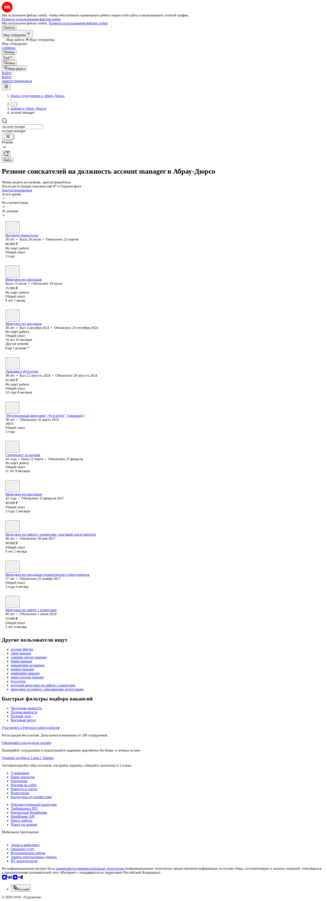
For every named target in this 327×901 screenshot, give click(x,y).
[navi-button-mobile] (6, 86)
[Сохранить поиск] (6, 154)
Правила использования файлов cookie (78, 23)
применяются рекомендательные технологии (90, 868)
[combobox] (22, 126)
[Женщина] (12, 227)
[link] (9, 63)
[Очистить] (8, 136)
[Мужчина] (12, 316)
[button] (7, 73)
